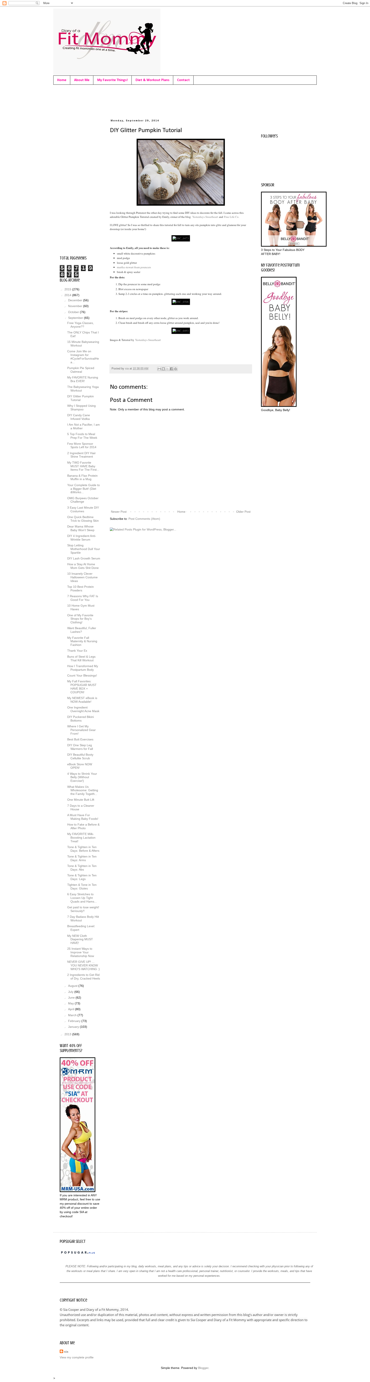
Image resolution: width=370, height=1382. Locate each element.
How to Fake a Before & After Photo (83, 826)
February (74, 1021)
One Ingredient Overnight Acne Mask (83, 709)
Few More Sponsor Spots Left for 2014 (81, 445)
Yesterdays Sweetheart (205, 217)
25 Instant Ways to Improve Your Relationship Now (80, 952)
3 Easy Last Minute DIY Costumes (83, 509)
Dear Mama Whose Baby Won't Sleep (80, 528)
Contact (183, 80)
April (71, 1009)
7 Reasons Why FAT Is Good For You (82, 597)
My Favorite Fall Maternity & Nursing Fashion (82, 641)
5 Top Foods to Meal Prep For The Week (82, 435)
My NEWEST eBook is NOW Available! (82, 699)
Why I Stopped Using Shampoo (81, 407)
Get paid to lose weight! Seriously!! (83, 909)
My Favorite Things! (112, 80)
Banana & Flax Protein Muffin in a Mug (82, 477)
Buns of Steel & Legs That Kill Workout (81, 658)
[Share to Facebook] (171, 369)
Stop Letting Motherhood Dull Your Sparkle (83, 549)
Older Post (243, 511)
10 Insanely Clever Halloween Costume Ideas (82, 577)
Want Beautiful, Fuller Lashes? (81, 629)
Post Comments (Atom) (144, 518)
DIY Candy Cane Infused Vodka (78, 416)
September (76, 318)
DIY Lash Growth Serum (83, 558)
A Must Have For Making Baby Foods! (82, 816)
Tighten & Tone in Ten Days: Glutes (82, 886)
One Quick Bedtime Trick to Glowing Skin (83, 518)
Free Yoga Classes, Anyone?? (80, 324)
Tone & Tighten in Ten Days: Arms (82, 858)
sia (66, 1351)
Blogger (203, 1368)
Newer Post (119, 511)
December (75, 300)
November (75, 306)
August (73, 985)
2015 (68, 289)
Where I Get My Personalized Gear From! (81, 730)
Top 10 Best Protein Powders (80, 588)
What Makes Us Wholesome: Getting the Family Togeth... (82, 790)
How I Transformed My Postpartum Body (82, 667)
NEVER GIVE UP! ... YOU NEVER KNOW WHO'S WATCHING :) (83, 965)
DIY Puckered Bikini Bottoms (80, 718)
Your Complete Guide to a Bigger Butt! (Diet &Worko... (83, 488)
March (73, 1015)
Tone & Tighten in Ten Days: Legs (82, 877)
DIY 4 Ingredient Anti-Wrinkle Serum (81, 537)
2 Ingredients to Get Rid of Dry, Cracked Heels (83, 976)
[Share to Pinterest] (175, 369)
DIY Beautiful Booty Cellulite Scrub (80, 756)
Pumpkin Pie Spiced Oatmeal (80, 369)
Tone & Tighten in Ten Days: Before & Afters (83, 848)
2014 (68, 295)
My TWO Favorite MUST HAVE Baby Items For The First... (83, 466)
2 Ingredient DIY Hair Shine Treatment (81, 454)
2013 (68, 1034)
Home (61, 80)
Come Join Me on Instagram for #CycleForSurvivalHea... (83, 357)
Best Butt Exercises (80, 739)
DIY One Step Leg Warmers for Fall (80, 747)
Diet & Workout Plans (152, 80)
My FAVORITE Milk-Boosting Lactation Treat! (81, 837)
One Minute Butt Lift (80, 799)
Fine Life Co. (231, 217)
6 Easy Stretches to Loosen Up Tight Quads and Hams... (82, 897)
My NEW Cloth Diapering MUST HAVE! (80, 939)
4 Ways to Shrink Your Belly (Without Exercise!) (82, 777)
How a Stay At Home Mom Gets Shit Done (83, 566)
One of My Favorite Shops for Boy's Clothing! (80, 618)
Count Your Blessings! (82, 675)
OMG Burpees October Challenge (82, 499)
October (74, 312)
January (74, 1026)
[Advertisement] (138, 100)
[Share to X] (167, 369)
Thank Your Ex (77, 650)
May (71, 1003)
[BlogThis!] (163, 369)
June (72, 997)
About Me (82, 80)
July (71, 991)
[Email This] (159, 369)
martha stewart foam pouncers (134, 267)
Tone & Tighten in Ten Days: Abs (82, 867)
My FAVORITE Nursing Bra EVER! (82, 379)
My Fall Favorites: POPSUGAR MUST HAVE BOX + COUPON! (82, 687)
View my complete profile (77, 1357)
